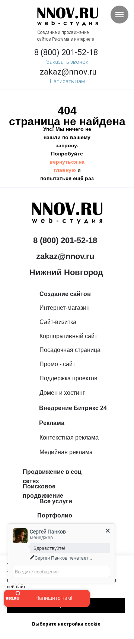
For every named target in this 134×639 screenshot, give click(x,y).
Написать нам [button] (67, 81)
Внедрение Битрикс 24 (73, 408)
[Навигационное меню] (119, 14)
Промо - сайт (57, 364)
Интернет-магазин (64, 308)
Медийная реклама (66, 452)
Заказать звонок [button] (67, 62)
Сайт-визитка (57, 322)
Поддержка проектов (68, 378)
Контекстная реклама (69, 437)
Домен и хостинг (62, 393)
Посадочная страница (69, 350)
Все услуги (55, 501)
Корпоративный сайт (68, 336)
